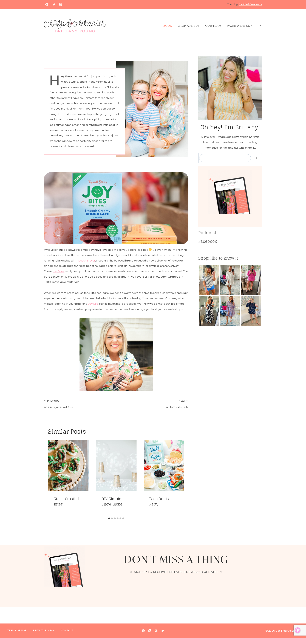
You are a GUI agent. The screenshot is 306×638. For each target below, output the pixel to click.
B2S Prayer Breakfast (58, 404)
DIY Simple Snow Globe (111, 501)
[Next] (180, 478)
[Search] (257, 158)
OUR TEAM (213, 26)
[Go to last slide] (52, 478)
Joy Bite (93, 303)
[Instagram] (61, 4)
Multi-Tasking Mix (177, 404)
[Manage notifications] (298, 630)
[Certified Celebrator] (75, 25)
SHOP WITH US (188, 26)
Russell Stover (86, 260)
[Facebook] (47, 4)
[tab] (109, 518)
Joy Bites (58, 271)
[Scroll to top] (298, 624)
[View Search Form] (260, 26)
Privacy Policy (44, 630)
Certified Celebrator (250, 4)
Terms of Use (17, 630)
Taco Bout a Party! (160, 501)
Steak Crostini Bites (66, 501)
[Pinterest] (156, 631)
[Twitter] (54, 4)
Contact (67, 630)
